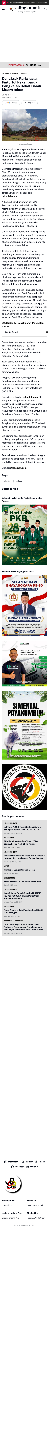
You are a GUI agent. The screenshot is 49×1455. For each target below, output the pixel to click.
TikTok (42, 1162)
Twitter (29, 1162)
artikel (7, 866)
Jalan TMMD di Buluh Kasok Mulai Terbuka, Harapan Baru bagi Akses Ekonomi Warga (24, 857)
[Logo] (24, 1183)
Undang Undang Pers (10, 1218)
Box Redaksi (7, 1205)
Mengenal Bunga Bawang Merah (19, 870)
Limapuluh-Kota (10, 823)
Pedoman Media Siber (35, 1218)
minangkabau (9, 878)
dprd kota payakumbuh (13, 921)
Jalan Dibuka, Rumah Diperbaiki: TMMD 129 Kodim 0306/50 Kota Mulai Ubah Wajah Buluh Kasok (22, 896)
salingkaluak (27, 8)
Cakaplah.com (19, 467)
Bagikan (31, 103)
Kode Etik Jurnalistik (35, 1205)
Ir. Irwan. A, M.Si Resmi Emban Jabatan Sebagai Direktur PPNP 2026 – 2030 (22, 828)
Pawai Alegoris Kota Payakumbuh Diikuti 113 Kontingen (23, 911)
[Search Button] (45, 8)
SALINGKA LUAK (34, 65)
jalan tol (7, 481)
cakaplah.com (9, 196)
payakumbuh (9, 838)
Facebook (19, 1166)
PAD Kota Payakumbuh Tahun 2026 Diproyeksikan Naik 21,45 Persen (21, 842)
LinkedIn (34, 1166)
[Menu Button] (3, 8)
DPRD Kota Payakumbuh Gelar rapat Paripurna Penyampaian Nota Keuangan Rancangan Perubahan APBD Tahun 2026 (23, 927)
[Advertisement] (24, 24)
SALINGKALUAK (28, 1226)
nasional (18, 481)
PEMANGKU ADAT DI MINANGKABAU (22, 881)
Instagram (13, 1162)
